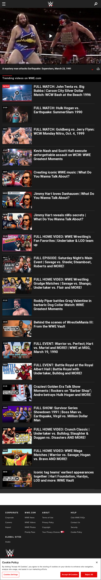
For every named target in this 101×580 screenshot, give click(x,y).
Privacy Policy (48, 522)
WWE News (29, 517)
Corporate (9, 517)
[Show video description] (92, 69)
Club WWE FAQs (78, 517)
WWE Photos (30, 527)
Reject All (89, 574)
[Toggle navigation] (3, 3)
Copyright (46, 527)
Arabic (8, 542)
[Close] (97, 562)
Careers (8, 522)
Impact (8, 527)
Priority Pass (30, 532)
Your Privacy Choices (51, 532)
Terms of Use (47, 517)
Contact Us (75, 522)
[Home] (50, 4)
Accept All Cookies (70, 574)
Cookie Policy (76, 532)
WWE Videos (30, 522)
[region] (50, 569)
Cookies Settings (11, 574)
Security (74, 527)
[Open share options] (98, 69)
